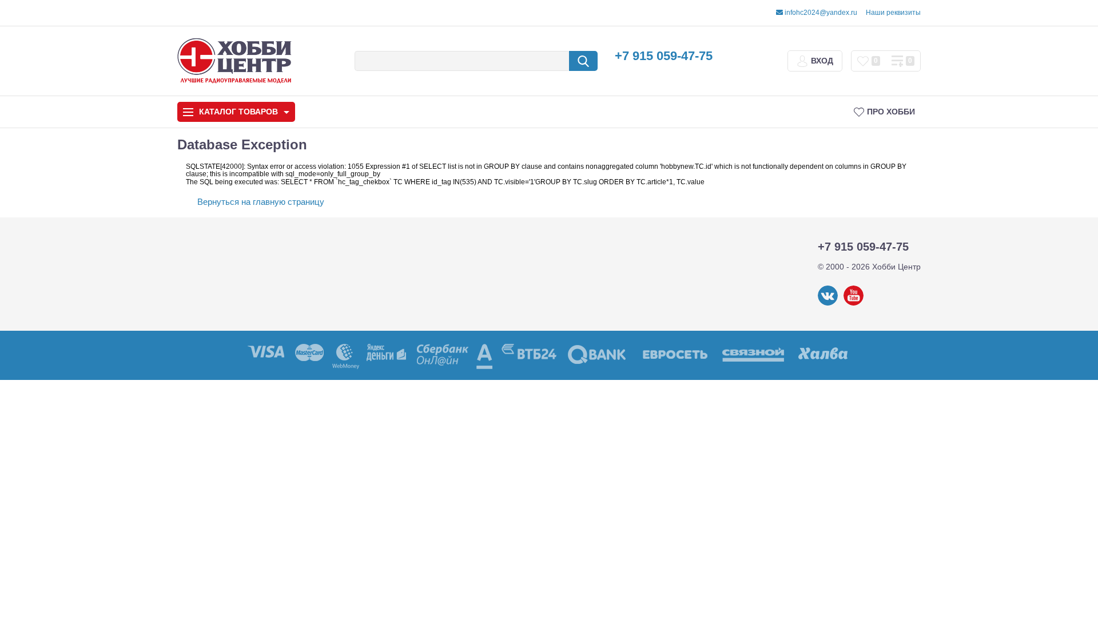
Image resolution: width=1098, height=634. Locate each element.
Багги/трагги (537, 456)
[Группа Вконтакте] (828, 303)
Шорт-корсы (833, 212)
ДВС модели (834, 456)
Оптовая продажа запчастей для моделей (244, 500)
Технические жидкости (232, 437)
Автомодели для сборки (390, 212)
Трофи (685, 212)
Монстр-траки (686, 456)
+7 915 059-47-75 (664, 56)
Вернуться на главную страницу (260, 202)
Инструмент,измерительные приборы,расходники (243, 466)
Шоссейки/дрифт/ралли (390, 456)
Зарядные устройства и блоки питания (247, 384)
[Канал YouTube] (854, 303)
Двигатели (208, 413)
